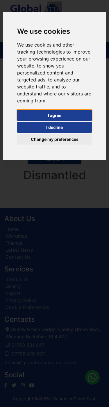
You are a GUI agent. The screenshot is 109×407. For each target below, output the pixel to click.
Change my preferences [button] (54, 139)
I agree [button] (54, 115)
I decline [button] (54, 127)
